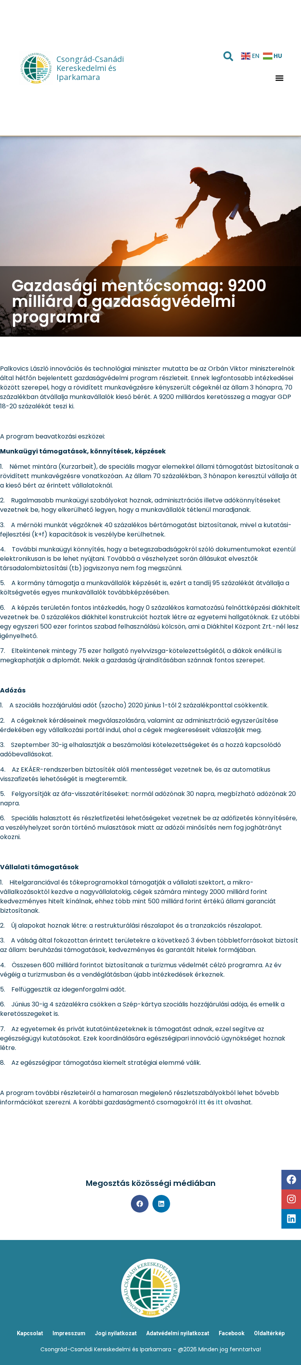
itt (202, 1102)
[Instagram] (291, 1199)
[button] (279, 78)
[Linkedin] (291, 1219)
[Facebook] (291, 1179)
